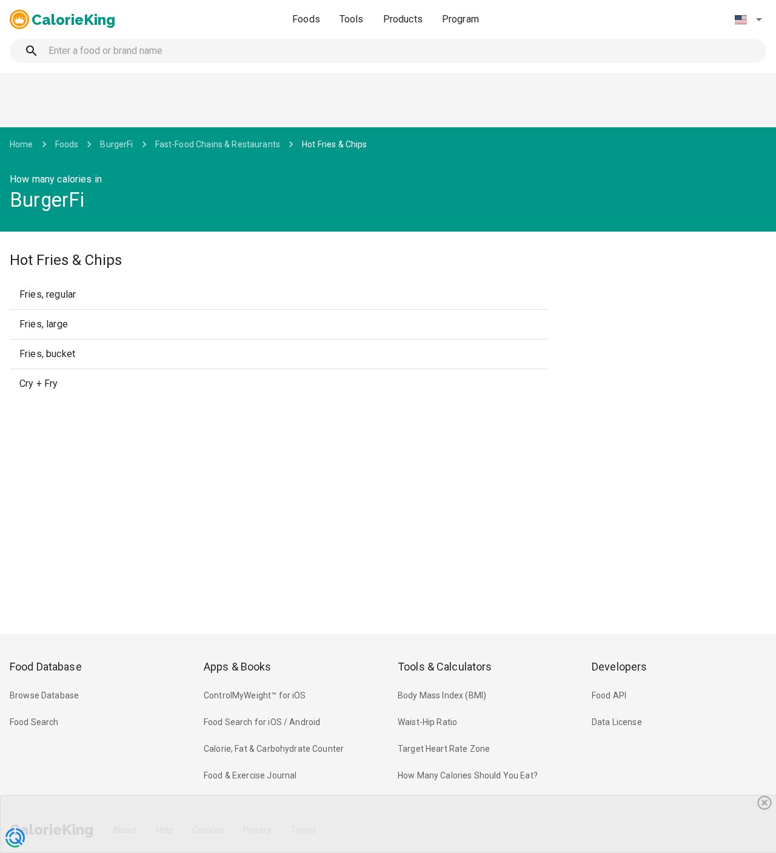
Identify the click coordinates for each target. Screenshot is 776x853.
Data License (617, 722)
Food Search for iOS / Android (262, 722)
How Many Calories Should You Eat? (468, 775)
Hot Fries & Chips (334, 144)
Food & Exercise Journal (250, 775)
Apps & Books (238, 666)
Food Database (46, 666)
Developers (619, 666)
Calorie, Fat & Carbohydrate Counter (274, 749)
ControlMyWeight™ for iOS (255, 695)
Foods (306, 19)
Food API (609, 695)
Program (460, 19)
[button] (748, 19)
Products (403, 19)
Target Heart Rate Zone (444, 749)
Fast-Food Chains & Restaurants (218, 144)
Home (21, 144)
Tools (352, 19)
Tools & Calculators (445, 666)
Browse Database (44, 695)
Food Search (34, 722)
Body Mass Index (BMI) (442, 695)
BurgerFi (116, 144)
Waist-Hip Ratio (427, 722)
